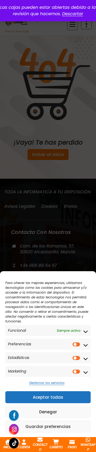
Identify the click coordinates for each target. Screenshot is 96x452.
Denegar (48, 412)
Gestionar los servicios (47, 383)
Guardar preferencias (48, 426)
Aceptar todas (48, 397)
